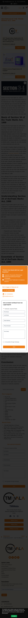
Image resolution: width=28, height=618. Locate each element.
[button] (26, 267)
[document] (14, 309)
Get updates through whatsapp (12, 341)
